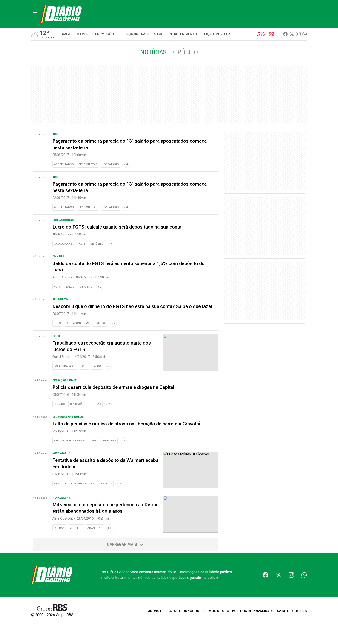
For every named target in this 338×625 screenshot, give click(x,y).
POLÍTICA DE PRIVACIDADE (253, 611)
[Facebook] (285, 34)
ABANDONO (95, 527)
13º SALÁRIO (110, 164)
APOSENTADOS (64, 164)
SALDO (70, 286)
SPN (94, 440)
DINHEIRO (100, 323)
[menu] (34, 14)
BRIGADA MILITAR (82, 483)
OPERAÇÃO (77, 404)
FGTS (82, 243)
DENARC (59, 404)
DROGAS (95, 404)
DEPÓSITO (96, 243)
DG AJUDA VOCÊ (65, 366)
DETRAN (59, 527)
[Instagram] (298, 34)
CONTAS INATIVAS (77, 323)
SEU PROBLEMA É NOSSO (70, 440)
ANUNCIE (155, 611)
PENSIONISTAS (88, 164)
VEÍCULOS (76, 527)
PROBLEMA (109, 440)
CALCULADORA (64, 243)
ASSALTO (60, 483)
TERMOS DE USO (215, 611)
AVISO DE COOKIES (292, 611)
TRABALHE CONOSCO (182, 611)
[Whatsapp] (304, 34)
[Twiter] (291, 34)
